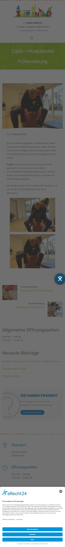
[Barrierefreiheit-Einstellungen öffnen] (60, 279)
